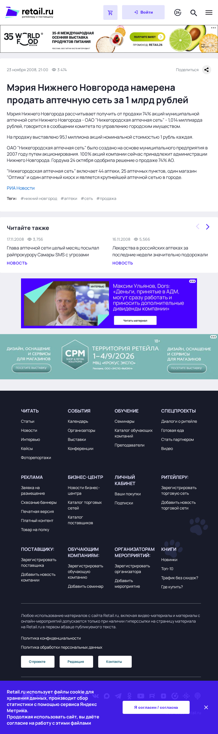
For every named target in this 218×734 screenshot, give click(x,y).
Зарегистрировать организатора (132, 568)
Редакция (76, 661)
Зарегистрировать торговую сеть (178, 490)
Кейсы (27, 448)
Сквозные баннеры (38, 502)
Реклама (32, 477)
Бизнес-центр (85, 477)
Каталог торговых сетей (85, 505)
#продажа (106, 198)
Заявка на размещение (33, 490)
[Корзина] (110, 12)
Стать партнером (177, 439)
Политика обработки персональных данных (61, 647)
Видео (167, 448)
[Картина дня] (177, 12)
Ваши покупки (128, 493)
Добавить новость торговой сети (178, 505)
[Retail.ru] (39, 12)
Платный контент (37, 520)
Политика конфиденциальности (51, 638)
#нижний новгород (38, 198)
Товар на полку (35, 529)
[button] (41, 411)
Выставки (77, 439)
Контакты (114, 661)
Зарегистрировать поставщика (38, 562)
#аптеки (68, 198)
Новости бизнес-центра (84, 490)
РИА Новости (21, 188)
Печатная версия (37, 511)
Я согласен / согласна (156, 707)
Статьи (27, 421)
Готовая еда (172, 430)
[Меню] (209, 12)
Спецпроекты (178, 411)
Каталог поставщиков (80, 519)
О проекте (37, 661)
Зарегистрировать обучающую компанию (85, 571)
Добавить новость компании (38, 577)
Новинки (169, 559)
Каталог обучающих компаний (133, 433)
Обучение (127, 411)
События (79, 411)
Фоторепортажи (36, 457)
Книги (168, 549)
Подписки (124, 502)
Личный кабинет (125, 480)
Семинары (124, 421)
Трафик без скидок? (179, 577)
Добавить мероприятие (127, 583)
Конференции (80, 448)
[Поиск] (193, 12)
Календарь (78, 421)
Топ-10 (167, 568)
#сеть (87, 198)
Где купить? (172, 586)
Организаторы (81, 430)
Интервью (30, 439)
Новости (29, 430)
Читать (30, 411)
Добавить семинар (85, 586)
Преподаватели (129, 445)
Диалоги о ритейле (179, 421)
